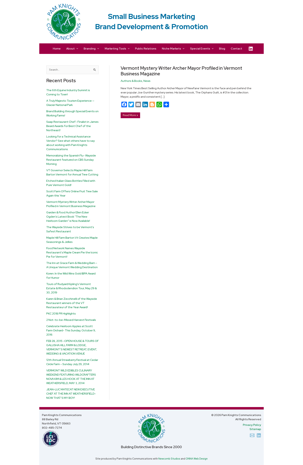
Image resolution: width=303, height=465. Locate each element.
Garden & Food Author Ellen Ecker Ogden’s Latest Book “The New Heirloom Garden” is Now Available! (68, 217)
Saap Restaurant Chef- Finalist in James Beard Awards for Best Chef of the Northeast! (72, 126)
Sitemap (255, 429)
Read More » (130, 114)
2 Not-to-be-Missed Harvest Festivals (71, 320)
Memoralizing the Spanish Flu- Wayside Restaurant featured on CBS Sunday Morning (71, 160)
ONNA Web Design (197, 458)
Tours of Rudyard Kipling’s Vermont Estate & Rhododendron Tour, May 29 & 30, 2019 (71, 288)
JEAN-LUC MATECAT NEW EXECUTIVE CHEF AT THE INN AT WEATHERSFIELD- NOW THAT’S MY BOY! (71, 394)
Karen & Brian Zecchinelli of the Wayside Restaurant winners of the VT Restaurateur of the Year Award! (71, 303)
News (146, 81)
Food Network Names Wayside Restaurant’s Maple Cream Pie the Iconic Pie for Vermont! (72, 252)
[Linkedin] (259, 435)
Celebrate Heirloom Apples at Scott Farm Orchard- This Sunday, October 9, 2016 (71, 330)
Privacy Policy (252, 425)
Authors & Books (131, 81)
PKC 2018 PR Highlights (61, 313)
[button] (76, 48)
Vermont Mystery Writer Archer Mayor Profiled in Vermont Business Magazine (181, 71)
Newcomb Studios (169, 458)
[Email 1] (252, 435)
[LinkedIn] (250, 48)
